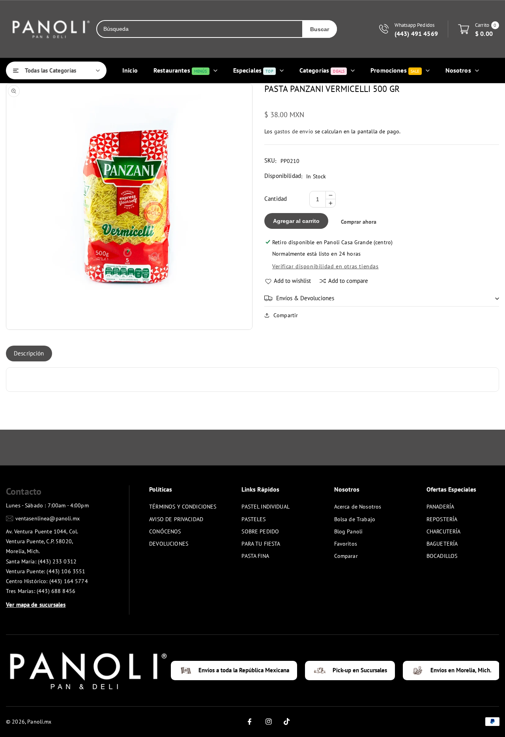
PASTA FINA (255, 555)
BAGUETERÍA (442, 543)
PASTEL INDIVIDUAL (265, 506)
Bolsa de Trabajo (354, 519)
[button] (381, 298)
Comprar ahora (358, 221)
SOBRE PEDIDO (260, 531)
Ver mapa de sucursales (35, 604)
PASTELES (253, 519)
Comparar (346, 555)
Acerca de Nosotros (358, 506)
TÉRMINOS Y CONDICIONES (182, 506)
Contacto (23, 491)
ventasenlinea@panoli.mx (47, 518)
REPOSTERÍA (442, 519)
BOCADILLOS (442, 555)
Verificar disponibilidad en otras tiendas (325, 266)
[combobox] (199, 29)
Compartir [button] (285, 315)
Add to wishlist (292, 280)
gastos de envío (293, 131)
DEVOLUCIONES (168, 543)
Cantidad (275, 198)
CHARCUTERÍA (443, 531)
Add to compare (348, 280)
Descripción (29, 353)
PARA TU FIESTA (260, 543)
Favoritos (345, 543)
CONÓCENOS (165, 531)
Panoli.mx (39, 721)
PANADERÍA (440, 506)
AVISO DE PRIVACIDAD (176, 519)
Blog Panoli (348, 531)
